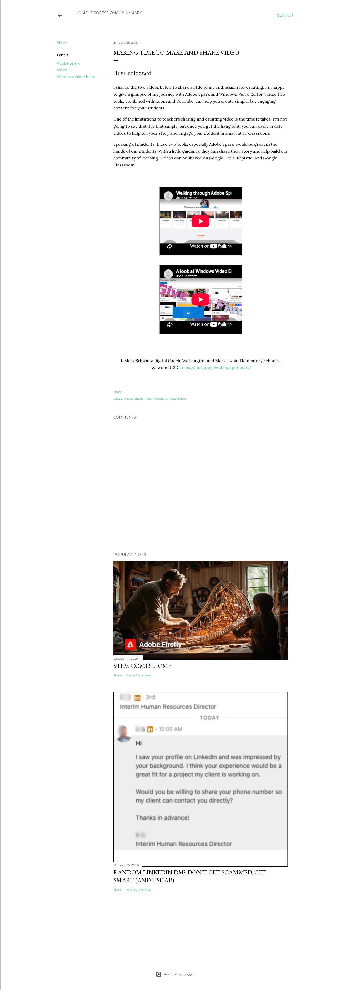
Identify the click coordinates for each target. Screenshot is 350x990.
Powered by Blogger (179, 974)
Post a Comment (138, 675)
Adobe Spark (68, 63)
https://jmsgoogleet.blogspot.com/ (215, 367)
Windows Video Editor (77, 76)
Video (62, 70)
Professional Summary (116, 13)
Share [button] (62, 43)
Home (81, 13)
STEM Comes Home (142, 666)
